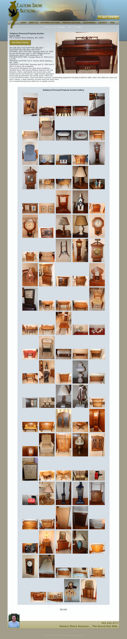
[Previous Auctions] (71, 24)
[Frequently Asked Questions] (114, 24)
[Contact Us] (103, 24)
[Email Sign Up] (108, 19)
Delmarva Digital (74, 635)
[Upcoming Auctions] (50, 24)
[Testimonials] (89, 24)
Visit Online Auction (20, 42)
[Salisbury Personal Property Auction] (30, 116)
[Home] (23, 24)
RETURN (63, 609)
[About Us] (33, 24)
